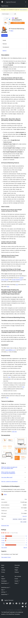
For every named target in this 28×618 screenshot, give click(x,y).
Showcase (17, 565)
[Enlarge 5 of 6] (25, 448)
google (24, 521)
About (2, 565)
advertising (15, 519)
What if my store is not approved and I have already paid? (9, 467)
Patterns (17, 572)
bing (21, 521)
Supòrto (4, 50)
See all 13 (25, 516)
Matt (3, 589)
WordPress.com (5, 587)
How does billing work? (7, 477)
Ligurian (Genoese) (8, 600)
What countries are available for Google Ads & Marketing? (8, 472)
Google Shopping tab (17, 279)
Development (6, 47)
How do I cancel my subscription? (9, 481)
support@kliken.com (10, 350)
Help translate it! (23, 9)
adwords (20, 519)
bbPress (4, 592)
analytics (24, 519)
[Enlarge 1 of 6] (11, 439)
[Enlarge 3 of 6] (11, 452)
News (2, 567)
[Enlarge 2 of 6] (11, 446)
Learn (2, 576)
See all (25, 547)
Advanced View (5, 525)
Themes (16, 567)
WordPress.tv (5, 583)
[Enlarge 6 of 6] (25, 457)
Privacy (3, 572)
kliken (12, 30)
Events (16, 578)
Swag (17, 583)
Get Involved (18, 576)
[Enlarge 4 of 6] (25, 439)
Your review (4, 547)
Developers (4, 581)
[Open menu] (26, 2)
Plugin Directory (4, 5)
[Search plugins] (15, 14)
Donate (17, 581)
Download (4, 35)
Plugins (16, 570)
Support (3, 578)
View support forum (6, 557)
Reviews (5, 43)
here (17, 284)
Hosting (3, 570)
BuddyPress (4, 594)
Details (4, 40)
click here (14, 431)
